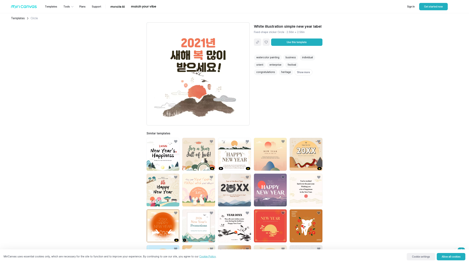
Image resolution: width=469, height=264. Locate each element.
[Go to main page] (24, 7)
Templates (18, 18)
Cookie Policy (207, 256)
